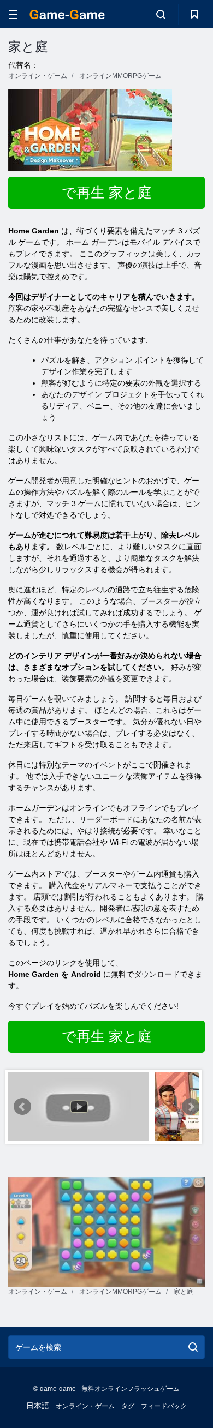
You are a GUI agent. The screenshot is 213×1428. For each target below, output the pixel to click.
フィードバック (164, 1406)
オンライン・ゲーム (85, 1406)
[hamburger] (13, 14)
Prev (22, 1106)
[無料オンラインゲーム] (67, 14)
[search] (193, 1347)
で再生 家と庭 (107, 192)
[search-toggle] (161, 14)
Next (190, 1106)
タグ (127, 1406)
